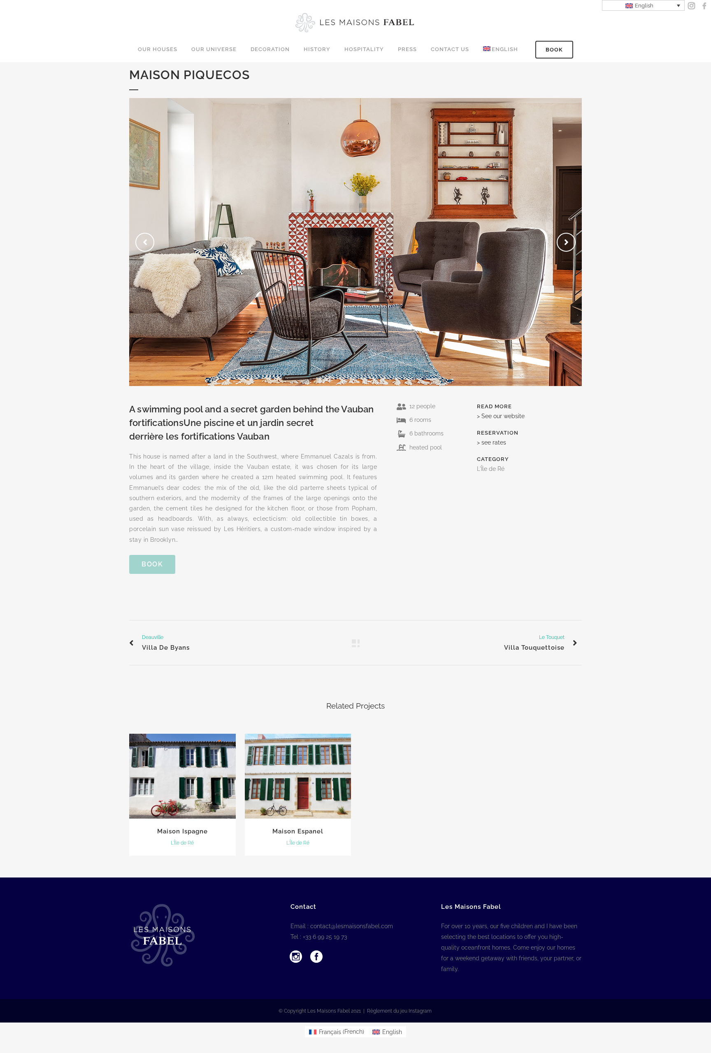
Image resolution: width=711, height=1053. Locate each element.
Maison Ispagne (182, 831)
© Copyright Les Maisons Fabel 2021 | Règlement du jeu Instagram (356, 1011)
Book (554, 50)
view (182, 775)
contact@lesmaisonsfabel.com (351, 926)
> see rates (491, 442)
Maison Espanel (297, 831)
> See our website (501, 416)
